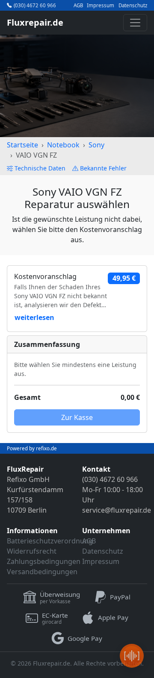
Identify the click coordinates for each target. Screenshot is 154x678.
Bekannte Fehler (103, 168)
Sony (96, 145)
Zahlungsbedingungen (43, 561)
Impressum (100, 6)
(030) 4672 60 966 (35, 5)
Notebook (63, 145)
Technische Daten (40, 168)
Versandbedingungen (42, 571)
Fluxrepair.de (35, 22)
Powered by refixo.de (32, 448)
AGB (78, 6)
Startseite (22, 145)
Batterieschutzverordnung (50, 541)
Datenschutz (132, 6)
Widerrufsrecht (31, 551)
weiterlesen (34, 317)
